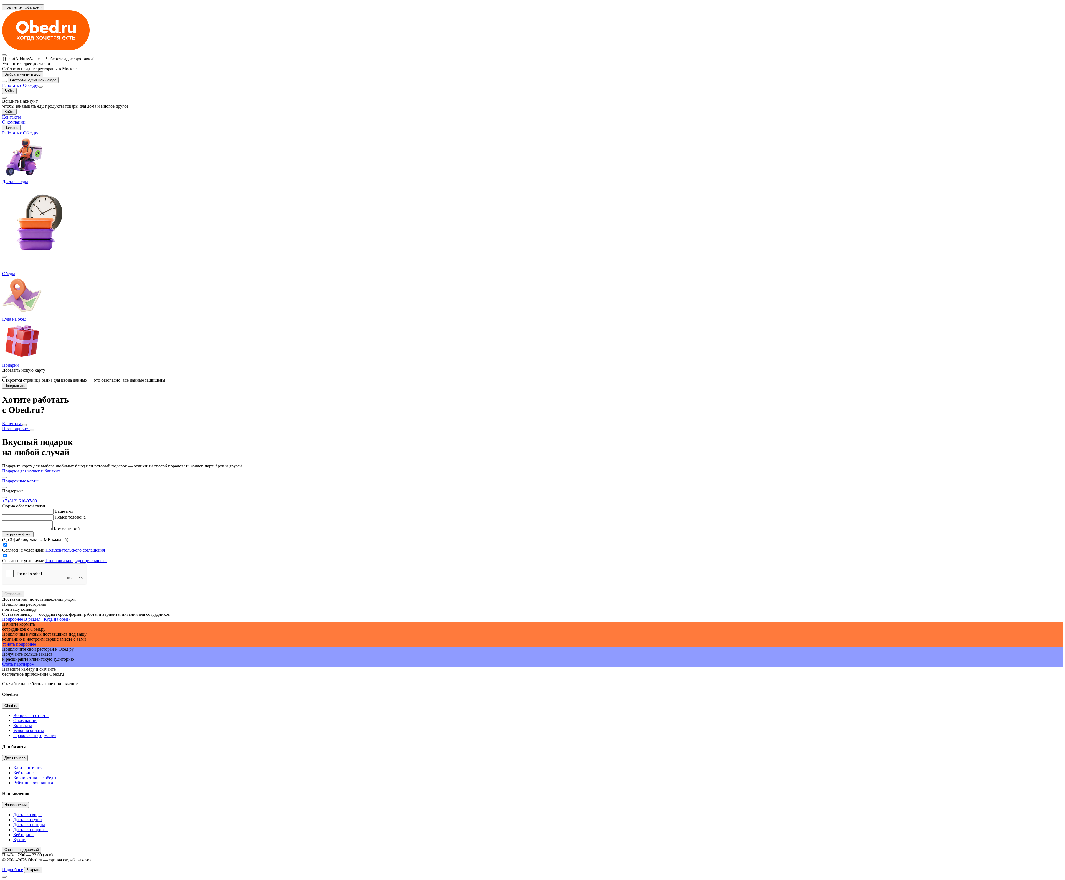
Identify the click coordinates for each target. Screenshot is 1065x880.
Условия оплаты (28, 730)
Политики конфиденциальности (76, 560)
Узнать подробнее (19, 644)
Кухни (19, 839)
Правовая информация (34, 735)
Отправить (13, 594)
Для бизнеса (15, 758)
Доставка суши (27, 819)
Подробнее (12, 869)
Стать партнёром (18, 664)
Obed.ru (10, 706)
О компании (25, 720)
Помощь (11, 127)
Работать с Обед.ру (20, 85)
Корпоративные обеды (34, 777)
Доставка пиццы (29, 824)
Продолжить (14, 386)
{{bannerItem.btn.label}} (23, 7)
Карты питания (27, 767)
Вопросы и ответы (31, 715)
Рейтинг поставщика (33, 782)
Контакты (22, 725)
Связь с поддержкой (21, 850)
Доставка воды (27, 814)
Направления (15, 805)
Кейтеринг (23, 772)
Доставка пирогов (30, 829)
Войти (9, 91)
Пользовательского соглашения (75, 550)
